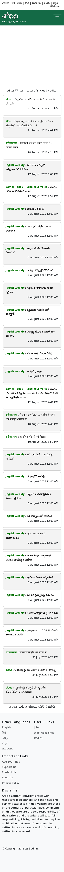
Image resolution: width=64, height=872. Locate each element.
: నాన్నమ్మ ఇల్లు (24, 371)
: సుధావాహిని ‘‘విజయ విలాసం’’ (28, 251)
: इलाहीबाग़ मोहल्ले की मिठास (26, 437)
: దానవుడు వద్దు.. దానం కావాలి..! (28, 229)
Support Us (9, 767)
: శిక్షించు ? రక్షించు (25, 209)
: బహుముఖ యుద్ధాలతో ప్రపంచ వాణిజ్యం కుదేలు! (28, 558)
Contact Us (9, 772)
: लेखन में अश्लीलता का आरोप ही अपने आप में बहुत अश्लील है (30, 417)
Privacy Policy (10, 783)
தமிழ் (19, 3)
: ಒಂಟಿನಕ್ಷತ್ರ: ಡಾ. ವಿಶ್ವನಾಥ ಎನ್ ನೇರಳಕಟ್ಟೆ (30, 670)
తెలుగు (47, 3)
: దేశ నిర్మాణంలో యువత (29, 516)
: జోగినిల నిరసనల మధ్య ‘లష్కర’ (29, 457)
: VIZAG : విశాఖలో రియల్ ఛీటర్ (31, 189)
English (5, 3)
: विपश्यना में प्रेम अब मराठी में (26, 652)
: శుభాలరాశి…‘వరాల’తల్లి (29, 354)
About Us (8, 778)
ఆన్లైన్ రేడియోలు (55, 5)
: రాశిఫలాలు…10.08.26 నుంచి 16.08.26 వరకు (32, 633)
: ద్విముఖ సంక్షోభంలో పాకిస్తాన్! (27, 312)
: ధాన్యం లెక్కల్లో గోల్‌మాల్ (29, 270)
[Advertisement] (32, 57)
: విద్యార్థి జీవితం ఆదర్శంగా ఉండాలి (30, 334)
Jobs (36, 728)
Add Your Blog (11, 762)
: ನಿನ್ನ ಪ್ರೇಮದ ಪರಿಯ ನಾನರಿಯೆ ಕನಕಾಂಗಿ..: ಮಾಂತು (31, 102)
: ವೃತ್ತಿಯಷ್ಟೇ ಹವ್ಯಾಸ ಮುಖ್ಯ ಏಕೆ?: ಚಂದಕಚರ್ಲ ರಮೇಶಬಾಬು (26, 690)
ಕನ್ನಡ (27, 3)
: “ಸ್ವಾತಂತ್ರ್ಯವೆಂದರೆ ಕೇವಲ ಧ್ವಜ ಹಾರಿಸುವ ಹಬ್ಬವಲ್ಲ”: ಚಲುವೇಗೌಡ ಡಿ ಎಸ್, (30, 124)
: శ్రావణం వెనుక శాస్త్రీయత (29, 578)
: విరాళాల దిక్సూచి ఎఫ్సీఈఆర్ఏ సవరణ (25, 168)
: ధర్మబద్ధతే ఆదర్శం (26, 477)
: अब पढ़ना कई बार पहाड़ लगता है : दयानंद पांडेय (29, 145)
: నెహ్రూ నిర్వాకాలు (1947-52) (32, 613)
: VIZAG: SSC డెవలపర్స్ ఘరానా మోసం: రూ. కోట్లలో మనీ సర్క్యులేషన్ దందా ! (32, 393)
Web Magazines (44, 733)
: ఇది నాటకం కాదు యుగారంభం (25, 536)
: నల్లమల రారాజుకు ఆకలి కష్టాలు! (29, 290)
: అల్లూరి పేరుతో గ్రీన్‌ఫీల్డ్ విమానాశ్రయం (28, 497)
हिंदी (13, 3)
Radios (38, 738)
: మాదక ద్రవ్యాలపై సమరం (30, 595)
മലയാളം (36, 3)
